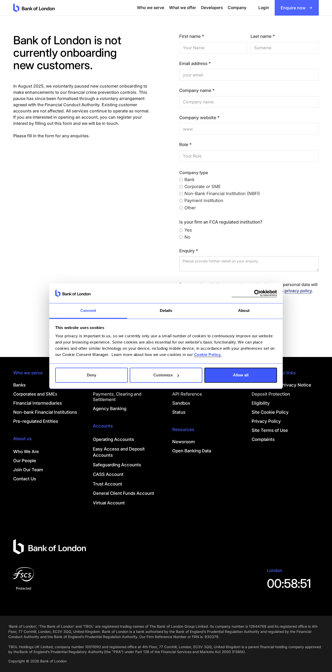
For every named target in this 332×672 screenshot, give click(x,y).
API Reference (187, 394)
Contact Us (24, 478)
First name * (191, 36)
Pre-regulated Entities (35, 421)
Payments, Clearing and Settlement (117, 396)
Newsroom (183, 441)
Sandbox (181, 403)
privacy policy (298, 290)
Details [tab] (166, 310)
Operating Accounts (113, 439)
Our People (24, 460)
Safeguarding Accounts (117, 464)
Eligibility (261, 403)
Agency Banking (109, 408)
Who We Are (26, 451)
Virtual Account (109, 502)
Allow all (240, 375)
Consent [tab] (88, 310)
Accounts (103, 425)
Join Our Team (28, 469)
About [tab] (244, 310)
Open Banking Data (191, 450)
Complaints (263, 439)
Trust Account (107, 484)
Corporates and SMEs (35, 394)
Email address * (195, 63)
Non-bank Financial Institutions (45, 412)
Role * (185, 144)
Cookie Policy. (208, 354)
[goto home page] (34, 8)
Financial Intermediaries (37, 403)
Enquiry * (188, 250)
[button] (150, 8)
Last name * (263, 36)
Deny (91, 375)
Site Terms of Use (270, 430)
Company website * (199, 117)
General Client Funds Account (123, 493)
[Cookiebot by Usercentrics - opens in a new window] (254, 293)
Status (178, 412)
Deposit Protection (271, 394)
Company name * (197, 90)
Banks (19, 385)
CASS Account (108, 474)
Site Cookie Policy (270, 412)
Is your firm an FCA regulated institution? (220, 222)
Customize (163, 375)
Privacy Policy (266, 421)
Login (263, 7)
